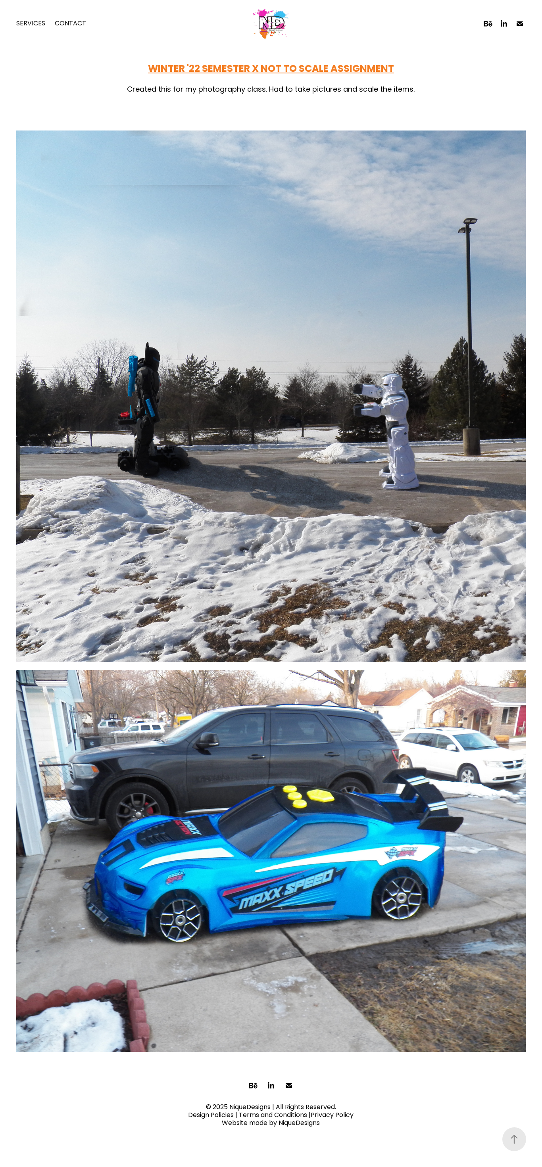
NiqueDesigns (299, 1123)
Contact (70, 24)
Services (30, 24)
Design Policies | (212, 1115)
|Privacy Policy (331, 1115)
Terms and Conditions (273, 1115)
